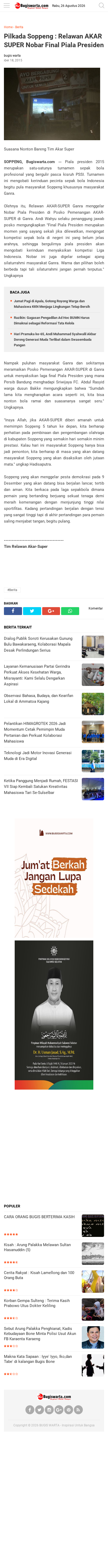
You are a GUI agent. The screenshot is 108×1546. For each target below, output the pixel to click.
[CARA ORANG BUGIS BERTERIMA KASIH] (93, 1226)
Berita (19, 27)
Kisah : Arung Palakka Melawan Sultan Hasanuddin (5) (37, 1247)
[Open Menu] (6, 6)
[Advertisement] (54, 1146)
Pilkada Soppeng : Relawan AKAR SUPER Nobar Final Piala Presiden (54, 40)
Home (8, 27)
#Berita (12, 590)
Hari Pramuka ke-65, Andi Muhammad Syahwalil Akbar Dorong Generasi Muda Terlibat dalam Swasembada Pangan (55, 339)
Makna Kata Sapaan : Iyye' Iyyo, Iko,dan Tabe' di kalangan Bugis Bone (38, 1359)
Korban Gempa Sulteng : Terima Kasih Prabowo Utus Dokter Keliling (37, 1303)
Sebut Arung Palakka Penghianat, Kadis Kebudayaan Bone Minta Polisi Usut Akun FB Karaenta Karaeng (40, 1333)
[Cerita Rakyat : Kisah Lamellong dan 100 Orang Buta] (93, 1282)
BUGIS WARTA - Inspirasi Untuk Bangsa (67, 1425)
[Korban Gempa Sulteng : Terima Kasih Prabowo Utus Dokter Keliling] (93, 1310)
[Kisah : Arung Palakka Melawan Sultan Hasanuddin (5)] (93, 1254)
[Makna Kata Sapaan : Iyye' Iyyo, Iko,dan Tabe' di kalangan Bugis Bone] (93, 1366)
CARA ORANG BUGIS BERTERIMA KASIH (39, 1217)
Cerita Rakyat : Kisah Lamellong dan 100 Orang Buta (39, 1275)
